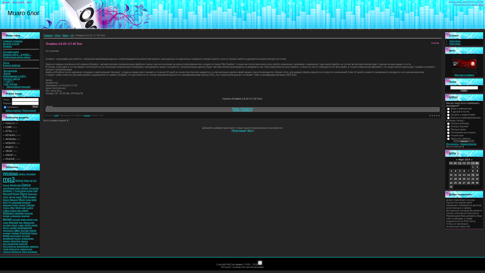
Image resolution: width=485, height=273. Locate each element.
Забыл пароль (13, 110)
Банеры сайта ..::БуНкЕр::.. (17, 54)
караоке (19, 213)
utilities (17, 230)
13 (464, 175)
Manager (14, 200)
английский (8, 238)
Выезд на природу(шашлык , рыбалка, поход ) (464, 119)
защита (24, 241)
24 (451, 183)
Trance (6, 208)
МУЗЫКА (10, 135)
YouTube (25, 230)
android (32, 230)
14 (468, 175)
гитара (29, 191)
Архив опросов (468, 144)
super (5, 197)
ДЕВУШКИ (13, 222)
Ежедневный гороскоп (19, 87)
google (34, 225)
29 (473, 183)
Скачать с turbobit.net (242, 110)
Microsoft (7, 194)
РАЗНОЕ (10, 159)
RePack (19, 180)
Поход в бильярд (460, 123)
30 (477, 183)
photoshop (15, 241)
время (6, 236)
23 (477, 179)
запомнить (12, 107)
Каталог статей (11, 43)
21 (468, 179)
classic (14, 225)
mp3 (9, 179)
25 (455, 183)
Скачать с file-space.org (242, 108)
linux (19, 210)
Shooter (24, 188)
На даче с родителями (463, 114)
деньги (17, 238)
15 (72, 35)
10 (451, 175)
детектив (28, 213)
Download (25, 233)
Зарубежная (9, 188)
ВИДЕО (9, 147)
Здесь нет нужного (461, 138)
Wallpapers (9, 213)
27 (464, 183)
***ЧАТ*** (8, 81)
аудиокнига (15, 216)
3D (31, 181)
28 (468, 183)
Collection (30, 205)
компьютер (14, 249)
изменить (34, 246)
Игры (27, 180)
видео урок (32, 219)
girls (21, 222)
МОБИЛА (10, 143)
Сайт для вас (10, 84)
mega (28, 200)
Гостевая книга (11, 52)
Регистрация (18, 2)
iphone (6, 228)
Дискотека (15, 185)
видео (7, 219)
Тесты (6, 62)
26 (459, 183)
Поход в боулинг (459, 126)
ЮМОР (9, 155)
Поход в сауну (458, 129)
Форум (6, 73)
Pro (10, 202)
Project (15, 205)
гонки (5, 222)
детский (16, 219)
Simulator (32, 197)
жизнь (19, 197)
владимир (32, 252)
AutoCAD (23, 244)
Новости (10, 123)
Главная (6, 2)
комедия (25, 216)
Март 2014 (464, 159)
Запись (22, 174)
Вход (29, 2)
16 (477, 175)
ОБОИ (8, 151)
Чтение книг (457, 135)
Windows (10, 173)
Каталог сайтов (11, 79)
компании (16, 202)
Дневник (7, 46)
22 (473, 179)
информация (23, 246)
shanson (7, 252)
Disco (23, 193)
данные (6, 241)
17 (451, 179)
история (7, 225)
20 (464, 179)
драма (23, 219)
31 (451, 187)
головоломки (27, 238)
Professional (20, 191)
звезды (12, 197)
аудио (27, 225)
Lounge (29, 208)
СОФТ (8, 127)
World (18, 208)
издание (7, 233)
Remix (16, 194)
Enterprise (32, 194)
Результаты (452, 144)
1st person (34, 188)
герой (5, 249)
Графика (15, 233)
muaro (239, 264)
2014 (57, 35)
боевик (6, 216)
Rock (5, 202)
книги (25, 210)
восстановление (11, 244)
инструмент (15, 236)
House (22, 205)
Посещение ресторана (463, 132)
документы (8, 230)
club (35, 191)
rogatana (86, 115)
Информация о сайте (14, 76)
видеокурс (16, 252)
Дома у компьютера (461, 108)
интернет (26, 202)
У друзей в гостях (460, 111)
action (18, 188)
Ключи (34, 233)
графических (26, 249)
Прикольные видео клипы (17, 57)
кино (34, 199)
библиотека (28, 222)
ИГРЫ (8, 131)
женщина (7, 205)
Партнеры (455, 41)
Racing (6, 200)
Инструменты (9, 246)
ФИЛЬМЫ (10, 139)
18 (455, 179)
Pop (24, 196)
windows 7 (8, 191)
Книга (24, 252)
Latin (23, 208)
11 (455, 175)
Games (13, 210)
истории (26, 236)
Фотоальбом (10, 71)
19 (459, 179)
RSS (481, 5)
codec (21, 225)
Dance (26, 185)
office (12, 208)
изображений (24, 228)
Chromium (31, 174)
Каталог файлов (11, 65)
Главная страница (13, 41)
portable (13, 228)
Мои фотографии (464, 75)
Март (65, 35)
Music (22, 199)
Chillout (6, 210)
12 (459, 175)
